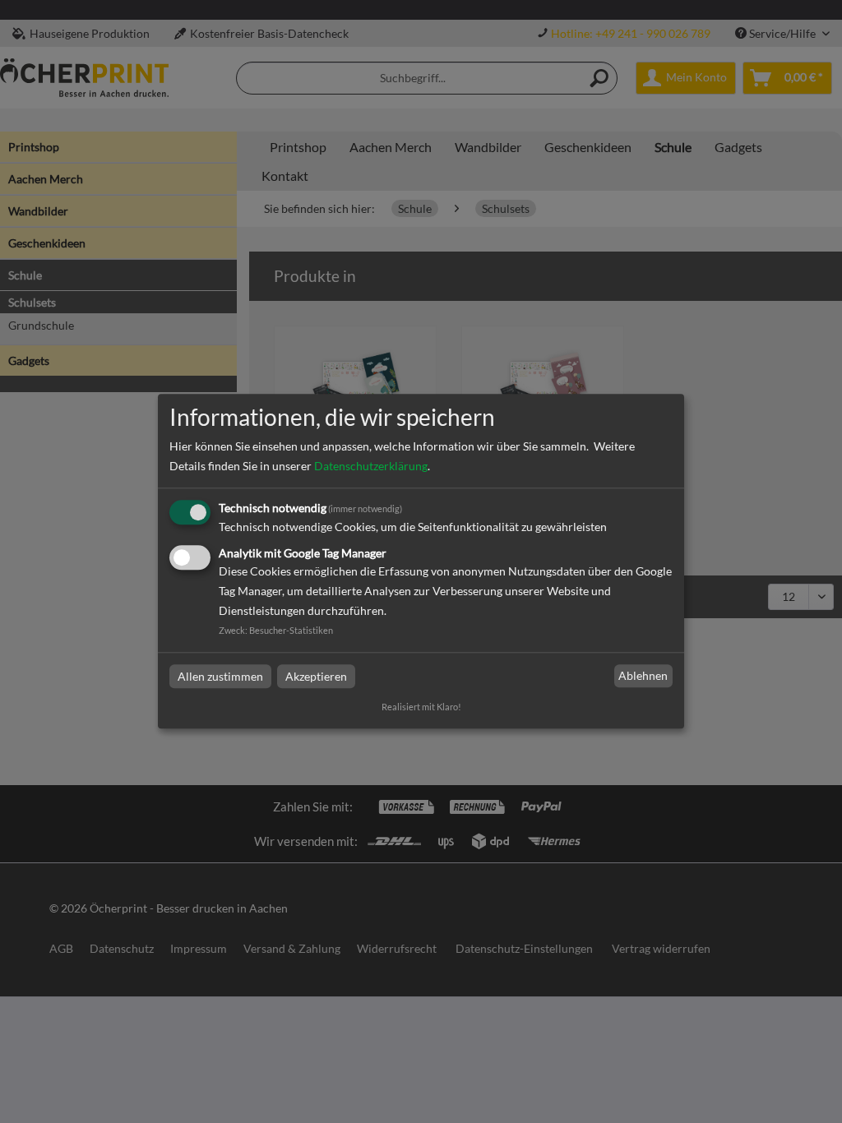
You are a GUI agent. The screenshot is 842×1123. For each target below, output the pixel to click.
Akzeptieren (316, 676)
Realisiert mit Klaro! (421, 707)
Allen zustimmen (220, 676)
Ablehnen (643, 675)
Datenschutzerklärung (371, 466)
